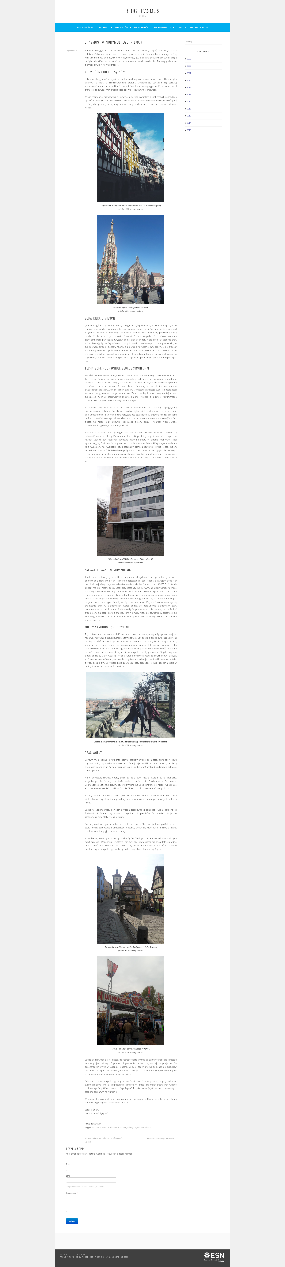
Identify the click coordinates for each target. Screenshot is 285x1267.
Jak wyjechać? (141, 27)
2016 (189, 108)
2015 (189, 115)
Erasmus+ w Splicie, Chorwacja (160, 1139)
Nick (69, 1164)
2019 (189, 87)
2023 (189, 58)
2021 (189, 73)
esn (121, 1127)
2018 (189, 94)
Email (68, 1175)
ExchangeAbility (162, 27)
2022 (189, 66)
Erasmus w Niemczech (109, 1127)
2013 (189, 130)
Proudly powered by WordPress (76, 1257)
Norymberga (128, 1127)
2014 (189, 123)
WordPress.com (120, 1257)
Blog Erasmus (142, 11)
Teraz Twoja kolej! (198, 27)
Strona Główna (85, 27)
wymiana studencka (143, 1127)
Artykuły (104, 27)
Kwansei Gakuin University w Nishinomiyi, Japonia (104, 1140)
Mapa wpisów (121, 27)
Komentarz (72, 1193)
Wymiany (97, 1124)
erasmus (95, 1127)
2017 (189, 101)
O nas (179, 27)
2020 (189, 80)
